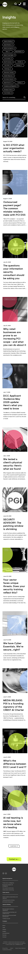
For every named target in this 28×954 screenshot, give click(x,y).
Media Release (18, 51)
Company (4, 921)
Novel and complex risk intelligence (7, 885)
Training (19, 82)
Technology (7, 68)
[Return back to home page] (14, 869)
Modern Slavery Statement (20, 948)
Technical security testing (8, 900)
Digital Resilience (8, 44)
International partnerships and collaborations (9, 913)
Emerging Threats (8, 89)
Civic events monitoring (7, 888)
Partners (4, 935)
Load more (13, 846)
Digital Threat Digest (8, 55)
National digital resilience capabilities (8, 910)
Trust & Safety (7, 58)
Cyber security (5, 892)
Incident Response (8, 75)
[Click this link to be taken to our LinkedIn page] (6, 873)
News (7, 51)
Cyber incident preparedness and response (10, 897)
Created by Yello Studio (7, 949)
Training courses (6, 918)
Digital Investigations (9, 48)
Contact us (13, 859)
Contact (4, 937)
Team (3, 927)
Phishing (18, 65)
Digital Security (7, 82)
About (3, 925)
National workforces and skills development (9, 916)
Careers (4, 929)
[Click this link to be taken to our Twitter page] (3, 873)
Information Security (8, 79)
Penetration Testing (8, 72)
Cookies (11, 948)
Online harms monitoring (8, 889)
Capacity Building (8, 41)
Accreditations (5, 933)
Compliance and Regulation (10, 86)
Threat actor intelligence (8, 882)
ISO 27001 (7, 65)
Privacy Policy (5, 948)
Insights (4, 931)
